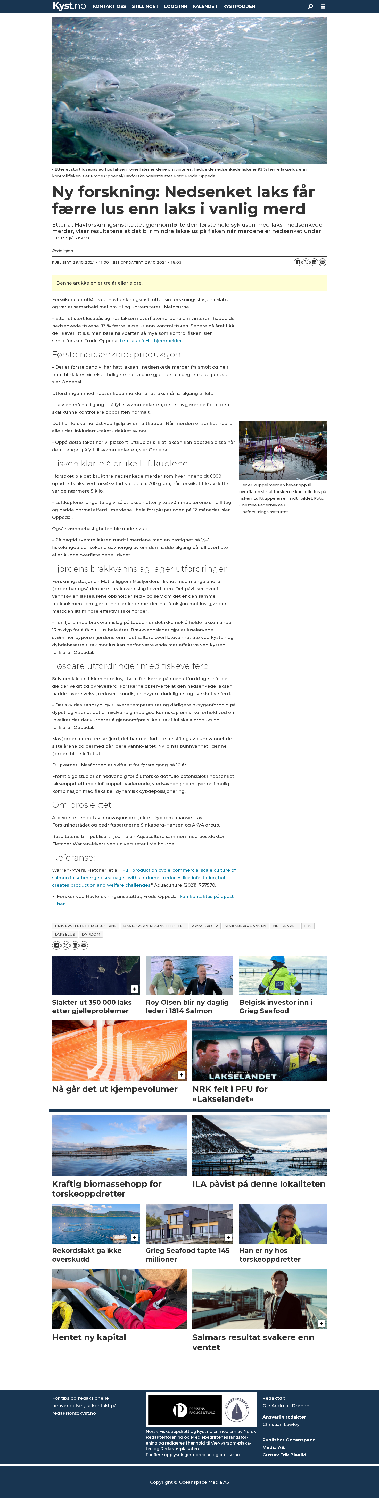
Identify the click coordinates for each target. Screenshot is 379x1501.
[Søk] (310, 6)
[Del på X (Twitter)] (306, 262)
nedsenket (285, 926)
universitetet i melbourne (86, 926)
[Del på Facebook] (298, 262)
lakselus (65, 934)
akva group (205, 926)
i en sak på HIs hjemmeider (151, 340)
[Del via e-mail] (322, 262)
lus (308, 926)
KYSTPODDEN (239, 6)
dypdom (91, 934)
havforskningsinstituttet (154, 926)
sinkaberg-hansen (245, 926)
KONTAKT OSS (109, 6)
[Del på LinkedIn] (314, 262)
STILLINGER (145, 6)
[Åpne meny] (323, 7)
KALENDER (205, 6)
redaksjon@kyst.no (74, 1413)
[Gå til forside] (69, 6)
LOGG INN (175, 6)
